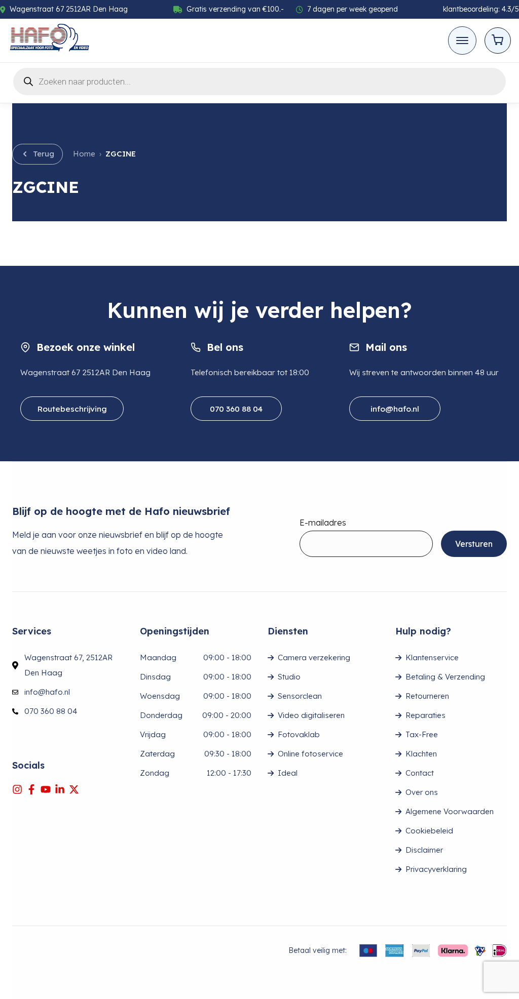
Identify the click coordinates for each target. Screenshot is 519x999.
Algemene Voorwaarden (449, 811)
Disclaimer (424, 850)
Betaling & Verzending (445, 677)
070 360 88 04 (236, 409)
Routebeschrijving (72, 409)
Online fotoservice (310, 753)
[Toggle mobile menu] (462, 40)
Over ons (421, 792)
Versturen (474, 544)
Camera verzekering (314, 657)
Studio (289, 677)
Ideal (288, 773)
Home (84, 153)
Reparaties (425, 715)
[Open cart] (498, 40)
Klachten (421, 753)
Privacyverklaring (436, 869)
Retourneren (427, 696)
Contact (419, 773)
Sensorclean (300, 696)
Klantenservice (432, 657)
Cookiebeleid (429, 830)
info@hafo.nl (394, 409)
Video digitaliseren (311, 715)
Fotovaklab (299, 734)
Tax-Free (421, 734)
